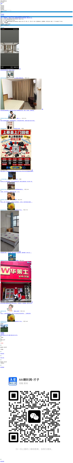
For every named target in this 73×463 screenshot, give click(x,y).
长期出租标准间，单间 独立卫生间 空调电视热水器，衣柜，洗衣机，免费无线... (17, 110)
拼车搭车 (16, 16)
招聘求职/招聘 (3, 128)
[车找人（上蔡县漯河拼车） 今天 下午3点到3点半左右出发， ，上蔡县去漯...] (0, 312)
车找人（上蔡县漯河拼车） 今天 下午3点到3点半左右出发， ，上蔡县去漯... (15, 313)
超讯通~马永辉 (17, 128)
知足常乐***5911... (18, 209)
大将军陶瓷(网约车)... (19, 189)
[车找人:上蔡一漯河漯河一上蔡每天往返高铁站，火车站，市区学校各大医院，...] (0, 200)
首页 (1, 16)
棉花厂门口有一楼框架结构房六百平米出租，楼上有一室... (20, 17)
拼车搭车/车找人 (3, 189)
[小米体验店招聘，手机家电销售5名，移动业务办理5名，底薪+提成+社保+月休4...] (0, 119)
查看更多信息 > (3, 322)
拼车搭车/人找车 (3, 199)
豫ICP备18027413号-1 (4, 335)
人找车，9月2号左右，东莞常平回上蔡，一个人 (10, 191)
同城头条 (8, 16)
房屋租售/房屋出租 (4, 118)
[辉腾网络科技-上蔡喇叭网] (0, 4)
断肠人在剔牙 (16, 311)
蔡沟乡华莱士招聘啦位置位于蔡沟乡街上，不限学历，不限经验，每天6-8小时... (16, 303)
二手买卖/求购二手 (4, 179)
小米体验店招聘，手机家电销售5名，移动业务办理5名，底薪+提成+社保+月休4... (17, 120)
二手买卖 (24, 16)
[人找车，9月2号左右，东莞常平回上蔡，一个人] (0, 190)
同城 (1, 3)
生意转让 (27, 16)
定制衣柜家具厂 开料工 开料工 (7, 70)
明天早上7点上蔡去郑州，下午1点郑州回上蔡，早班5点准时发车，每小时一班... (16, 181)
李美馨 (17, 260)
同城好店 (4, 16)
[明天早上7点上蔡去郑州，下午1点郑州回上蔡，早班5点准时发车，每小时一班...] (0, 180)
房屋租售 (20, 16)
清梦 (16, 199)
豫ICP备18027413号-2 (13, 335)
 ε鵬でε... (18, 118)
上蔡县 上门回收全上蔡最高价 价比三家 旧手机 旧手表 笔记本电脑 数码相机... (17, 171)
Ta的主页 (2, 333)
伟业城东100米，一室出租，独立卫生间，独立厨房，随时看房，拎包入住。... (16, 252)
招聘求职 (12, 16)
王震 (17, 179)
